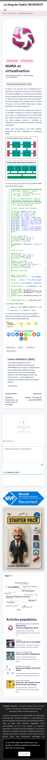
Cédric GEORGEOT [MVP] (21, 359)
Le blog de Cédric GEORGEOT (23, 4)
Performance (12, 61)
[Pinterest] (21, 334)
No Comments (13, 77)
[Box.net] (21, 339)
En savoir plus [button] (18, 748)
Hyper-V (20, 347)
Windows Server (11, 351)
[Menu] (5, 10)
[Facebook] (8, 334)
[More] (26, 339)
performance (30, 347)
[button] (12, 386)
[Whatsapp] (26, 334)
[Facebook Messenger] (38, 334)
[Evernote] (30, 334)
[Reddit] (34, 334)
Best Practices (11, 347)
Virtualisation (26, 61)
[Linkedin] (17, 334)
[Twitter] (13, 334)
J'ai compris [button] (24, 754)
